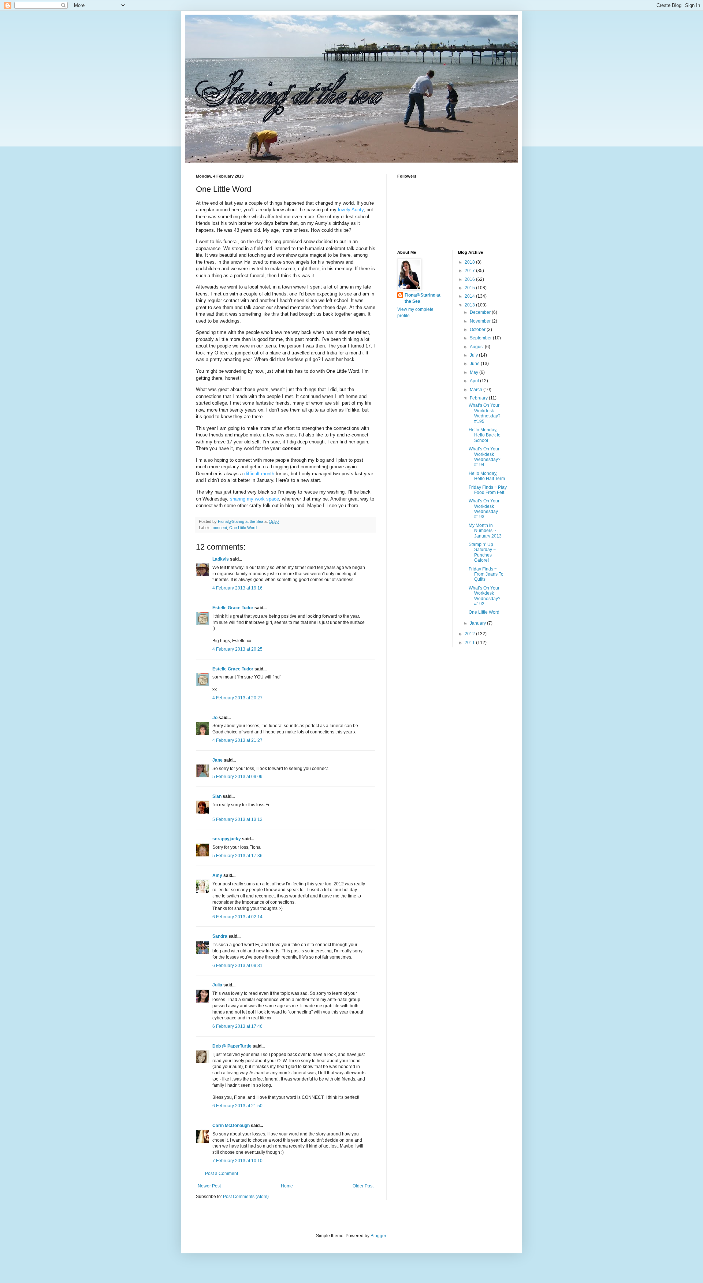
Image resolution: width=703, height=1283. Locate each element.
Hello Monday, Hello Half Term (487, 476)
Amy (217, 875)
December (481, 312)
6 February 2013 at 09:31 (237, 965)
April (475, 380)
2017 (470, 270)
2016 (470, 279)
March (476, 389)
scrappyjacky (226, 838)
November (481, 321)
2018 (470, 262)
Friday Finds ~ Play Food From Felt (488, 490)
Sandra (219, 936)
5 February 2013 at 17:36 (237, 855)
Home (287, 1186)
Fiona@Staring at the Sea (422, 298)
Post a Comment (221, 1173)
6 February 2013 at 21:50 (237, 1105)
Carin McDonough (231, 1125)
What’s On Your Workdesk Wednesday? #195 (485, 413)
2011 (470, 642)
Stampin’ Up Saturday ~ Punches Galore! (482, 552)
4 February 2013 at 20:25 (237, 649)
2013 (470, 305)
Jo (214, 717)
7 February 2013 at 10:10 (237, 1160)
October (478, 329)
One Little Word (243, 527)
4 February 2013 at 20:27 (237, 697)
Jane (217, 760)
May (474, 372)
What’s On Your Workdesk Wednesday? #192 (485, 595)
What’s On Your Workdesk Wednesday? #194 (485, 456)
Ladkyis (220, 559)
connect (220, 527)
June (475, 363)
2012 (470, 633)
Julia (217, 985)
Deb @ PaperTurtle (232, 1046)
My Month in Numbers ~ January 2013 (485, 531)
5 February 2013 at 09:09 (237, 776)
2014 (470, 296)
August (477, 346)
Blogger (378, 1235)
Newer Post (209, 1186)
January (478, 623)
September (481, 338)
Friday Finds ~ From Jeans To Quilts (486, 574)
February (479, 398)
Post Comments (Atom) (246, 1196)
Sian (217, 796)
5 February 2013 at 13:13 (237, 819)
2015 (470, 287)
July (474, 355)
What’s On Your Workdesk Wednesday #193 (484, 508)
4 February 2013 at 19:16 (237, 588)
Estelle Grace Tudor (232, 607)
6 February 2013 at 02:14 (237, 916)
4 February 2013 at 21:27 (237, 740)
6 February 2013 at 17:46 (237, 1026)
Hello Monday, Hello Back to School (485, 435)
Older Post (363, 1186)
